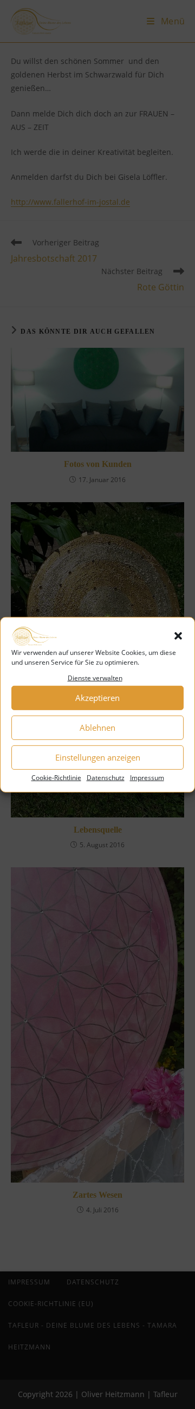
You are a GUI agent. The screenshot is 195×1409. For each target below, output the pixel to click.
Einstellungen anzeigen (97, 757)
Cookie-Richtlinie (56, 777)
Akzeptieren (97, 697)
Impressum (147, 777)
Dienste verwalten (95, 678)
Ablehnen (97, 727)
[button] (178, 636)
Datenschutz (106, 777)
